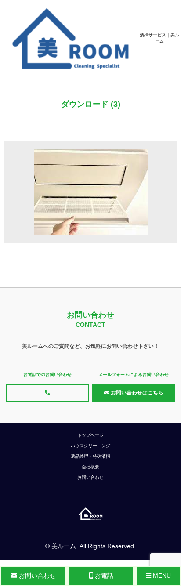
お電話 (103, 575)
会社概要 (90, 466)
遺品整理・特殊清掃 (90, 456)
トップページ (90, 435)
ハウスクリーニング (90, 445)
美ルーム (63, 546)
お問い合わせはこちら (136, 393)
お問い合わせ (90, 477)
